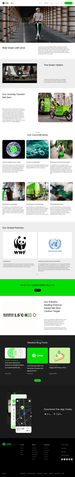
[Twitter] (62, 459)
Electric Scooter (35, 452)
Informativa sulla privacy (31, 473)
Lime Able (46, 454)
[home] (5, 3)
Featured (7, 360)
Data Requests (39, 473)
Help (61, 3)
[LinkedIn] (67, 459)
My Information (57, 473)
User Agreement (22, 473)
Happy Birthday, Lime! (57, 368)
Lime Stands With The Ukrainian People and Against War (35, 368)
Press (21, 452)
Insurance (46, 456)
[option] (20, 252)
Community (34, 448)
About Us (40, 3)
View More (37, 380)
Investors (22, 450)
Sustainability (14, 360)
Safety (33, 459)
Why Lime (46, 3)
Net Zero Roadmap (16, 121)
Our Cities (46, 459)
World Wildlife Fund (6, 261)
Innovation (34, 456)
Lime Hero (46, 452)
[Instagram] (72, 459)
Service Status (65, 455)
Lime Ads (45, 448)
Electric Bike (34, 450)
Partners (21, 454)
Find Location (65, 445)
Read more (37, 290)
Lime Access (46, 450)
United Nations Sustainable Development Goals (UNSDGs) (49, 261)
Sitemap (63, 452)
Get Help (63, 448)
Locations (57, 3)
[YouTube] (69, 459)
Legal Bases (51, 473)
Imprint (63, 473)
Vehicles (51, 3)
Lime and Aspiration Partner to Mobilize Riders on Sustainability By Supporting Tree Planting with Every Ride (14, 365)
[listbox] (37, 252)
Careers (21, 448)
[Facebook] (64, 459)
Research (45, 473)
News (56, 365)
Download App (68, 3)
